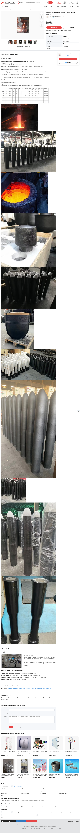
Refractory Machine (51, 812)
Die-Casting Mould (5, 806)
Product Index (61, 824)
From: (7, 710)
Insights (66, 824)
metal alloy (3, 788)
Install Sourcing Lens (32, 821)
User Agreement (47, 828)
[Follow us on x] (71, 821)
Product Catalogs (18, 786)
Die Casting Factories (29, 812)
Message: (6, 716)
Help (57, 6)
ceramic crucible (24, 791)
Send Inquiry (54, 27)
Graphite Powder (34, 688)
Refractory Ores (70, 812)
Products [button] (21, 2)
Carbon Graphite (10, 690)
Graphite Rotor (49, 688)
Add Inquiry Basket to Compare (23, 46)
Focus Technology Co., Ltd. (31, 828)
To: (7, 713)
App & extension (64, 6)
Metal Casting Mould (29, 9)
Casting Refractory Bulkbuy (31, 815)
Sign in (77, 3)
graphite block (4, 793)
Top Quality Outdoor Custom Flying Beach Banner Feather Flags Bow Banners (40, 775)
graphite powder (24, 788)
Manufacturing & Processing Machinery (12, 9)
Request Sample (67, 30)
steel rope (61, 788)
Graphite (10, 688)
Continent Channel (54, 824)
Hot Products (14, 824)
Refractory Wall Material (18, 815)
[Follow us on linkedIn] (78, 821)
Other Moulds (14, 806)
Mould (23, 9)
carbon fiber (42, 788)
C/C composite (43, 793)
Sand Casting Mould (41, 806)
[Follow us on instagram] (72, 821)
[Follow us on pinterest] (76, 821)
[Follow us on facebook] (69, 821)
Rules (78, 6)
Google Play (12, 821)
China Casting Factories (17, 812)
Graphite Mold (22, 688)
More (2, 817)
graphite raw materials (63, 793)
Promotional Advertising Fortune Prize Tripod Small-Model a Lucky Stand (71, 753)
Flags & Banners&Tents (44, 791)
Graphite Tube (4, 690)
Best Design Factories (6, 812)
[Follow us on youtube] (74, 821)
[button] (47, 2)
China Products (20, 824)
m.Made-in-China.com (43, 826)
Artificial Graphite (41, 688)
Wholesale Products (40, 824)
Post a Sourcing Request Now (36, 727)
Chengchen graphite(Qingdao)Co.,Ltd (56, 16)
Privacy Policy (59, 828)
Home (2, 9)
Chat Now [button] (72, 27)
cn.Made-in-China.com (52, 826)
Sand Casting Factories (40, 812)
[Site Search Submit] (50, 2)
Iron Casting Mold (31, 806)
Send (11, 727)
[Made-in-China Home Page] (8, 2)
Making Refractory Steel (7, 815)
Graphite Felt (27, 688)
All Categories (5, 6)
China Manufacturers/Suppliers (30, 824)
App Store (4, 821)
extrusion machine (62, 791)
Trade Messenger (21, 821)
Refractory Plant (61, 812)
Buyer (51, 6)
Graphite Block (15, 688)
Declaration (53, 828)
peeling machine (4, 791)
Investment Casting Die (52, 806)
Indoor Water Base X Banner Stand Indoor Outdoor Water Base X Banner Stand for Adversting (8, 753)
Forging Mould (22, 806)
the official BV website (30, 651)
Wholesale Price (47, 824)
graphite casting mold (25, 793)
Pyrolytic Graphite (18, 690)
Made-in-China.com (34, 826)
